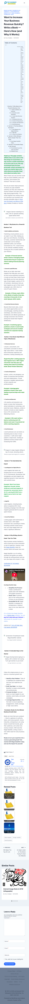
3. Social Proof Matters (16, 134)
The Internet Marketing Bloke (16, 766)
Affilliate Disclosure (14, 984)
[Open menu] (24, 3)
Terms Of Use (14, 974)
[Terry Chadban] (7, 762)
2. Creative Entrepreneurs (17, 120)
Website (7, 955)
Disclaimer (10, 982)
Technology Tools (9, 14)
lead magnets (8, 837)
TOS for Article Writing (11, 976)
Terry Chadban (8, 37)
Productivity (7, 13)
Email (7, 948)
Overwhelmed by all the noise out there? (16, 148)
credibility (7, 11)
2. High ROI (13, 132)
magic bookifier (17, 837)
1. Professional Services (16, 119)
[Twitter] (23, 761)
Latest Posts (11, 756)
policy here (17, 173)
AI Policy (19, 971)
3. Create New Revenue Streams (16, 117)
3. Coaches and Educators (17, 122)
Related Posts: (14, 151)
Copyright (7, 979)
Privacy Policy (11, 971)
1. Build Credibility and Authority (16, 110)
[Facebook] (21, 761)
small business (16, 13)
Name (7, 941)
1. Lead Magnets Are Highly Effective (16, 130)
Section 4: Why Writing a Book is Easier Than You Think (14, 137)
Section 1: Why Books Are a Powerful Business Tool (15, 107)
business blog (16, 10)
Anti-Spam (21, 976)
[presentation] (14, 877)
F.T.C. (20, 982)
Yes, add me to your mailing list (14, 959)
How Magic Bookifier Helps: (16, 142)
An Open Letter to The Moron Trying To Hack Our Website (21, 852)
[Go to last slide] (4, 884)
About (6, 756)
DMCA (16, 982)
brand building (8, 10)
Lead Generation (14, 11)
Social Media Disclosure (18, 979)
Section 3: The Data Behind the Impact (15, 126)
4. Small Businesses (15, 124)
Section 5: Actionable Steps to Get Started (15, 145)
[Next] (25, 884)
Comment (7, 918)
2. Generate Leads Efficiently (15, 113)
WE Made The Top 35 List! (7, 850)
